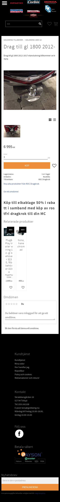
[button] (2, 3)
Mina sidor (20, 363)
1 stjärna (6, 304)
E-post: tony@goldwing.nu (27, 408)
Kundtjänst (20, 360)
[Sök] (40, 24)
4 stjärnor (14, 304)
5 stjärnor (16, 304)
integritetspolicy (39, 493)
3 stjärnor (11, 304)
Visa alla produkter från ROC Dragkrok (21, 183)
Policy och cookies (23, 374)
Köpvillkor (19, 370)
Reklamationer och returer (27, 378)
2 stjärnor (9, 304)
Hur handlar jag (22, 367)
